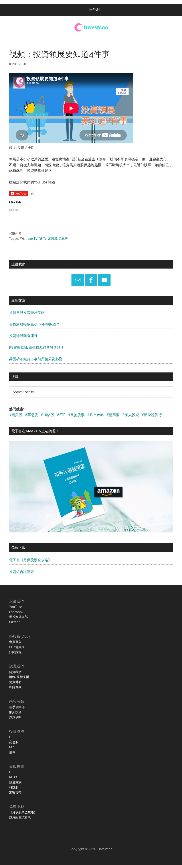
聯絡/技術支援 (19, 677)
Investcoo (106, 849)
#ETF (61, 415)
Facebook (16, 612)
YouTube (15, 607)
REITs (43, 238)
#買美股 (15, 415)
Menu (94, 10)
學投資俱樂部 (18, 617)
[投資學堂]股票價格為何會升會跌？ (36, 347)
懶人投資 (15, 712)
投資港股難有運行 (23, 336)
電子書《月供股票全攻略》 (30, 560)
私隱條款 (15, 687)
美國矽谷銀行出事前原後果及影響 (35, 359)
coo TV (33, 238)
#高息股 (31, 415)
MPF (12, 747)
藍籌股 (52, 238)
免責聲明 (15, 682)
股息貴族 (15, 782)
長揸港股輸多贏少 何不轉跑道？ (34, 324)
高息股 (63, 238)
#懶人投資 (130, 415)
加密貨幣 (15, 792)
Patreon (14, 622)
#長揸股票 (76, 415)
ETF (12, 737)
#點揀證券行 (152, 415)
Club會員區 (17, 647)
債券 (12, 752)
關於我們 (15, 672)
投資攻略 (15, 717)
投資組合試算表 (21, 572)
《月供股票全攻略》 (23, 812)
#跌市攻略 (95, 415)
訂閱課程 (15, 652)
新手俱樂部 (17, 707)
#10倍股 (47, 415)
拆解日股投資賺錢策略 (27, 313)
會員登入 (15, 642)
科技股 (13, 787)
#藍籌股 (113, 415)
